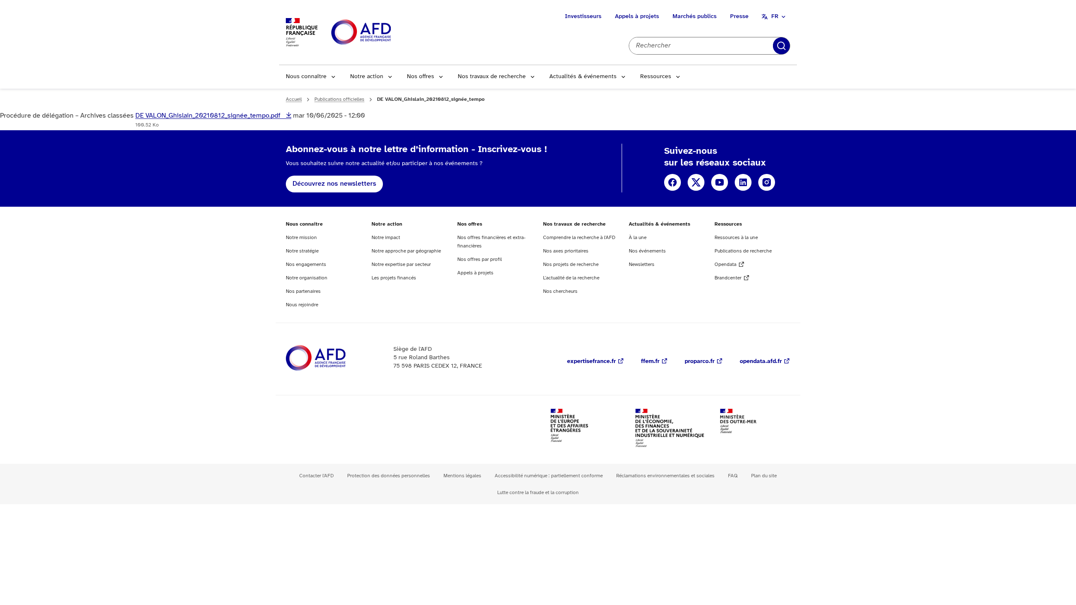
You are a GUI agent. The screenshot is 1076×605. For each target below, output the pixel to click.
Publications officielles (339, 99)
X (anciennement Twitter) (696, 182)
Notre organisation (306, 278)
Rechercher (781, 45)
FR (774, 16)
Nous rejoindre (302, 305)
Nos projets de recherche (571, 264)
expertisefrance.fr (591, 361)
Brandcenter (728, 278)
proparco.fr (700, 361)
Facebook (672, 182)
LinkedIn (743, 182)
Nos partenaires (303, 291)
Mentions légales (462, 476)
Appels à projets (637, 16)
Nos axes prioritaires (565, 251)
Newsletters (641, 264)
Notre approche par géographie (406, 251)
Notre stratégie (302, 251)
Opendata (725, 264)
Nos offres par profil (479, 259)
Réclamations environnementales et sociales (665, 476)
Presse (739, 16)
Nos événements (647, 251)
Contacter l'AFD (316, 476)
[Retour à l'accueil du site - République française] (380, 33)
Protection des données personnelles (388, 476)
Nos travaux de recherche (492, 77)
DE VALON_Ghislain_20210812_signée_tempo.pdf (208, 115)
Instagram (766, 182)
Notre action (366, 77)
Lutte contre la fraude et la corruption (538, 492)
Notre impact (386, 237)
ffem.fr (650, 361)
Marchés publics (694, 16)
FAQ (733, 476)
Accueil (294, 99)
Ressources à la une (736, 237)
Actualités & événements (583, 77)
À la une (637, 237)
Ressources (655, 77)
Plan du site (764, 476)
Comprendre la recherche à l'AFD (579, 237)
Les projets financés (394, 278)
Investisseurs (583, 16)
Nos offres (420, 77)
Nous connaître (306, 77)
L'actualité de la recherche (571, 278)
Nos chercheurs (560, 291)
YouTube (719, 182)
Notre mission (301, 237)
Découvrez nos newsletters (334, 183)
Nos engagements (306, 264)
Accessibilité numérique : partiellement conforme (549, 476)
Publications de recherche (743, 251)
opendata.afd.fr (761, 361)
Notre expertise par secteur (401, 264)
